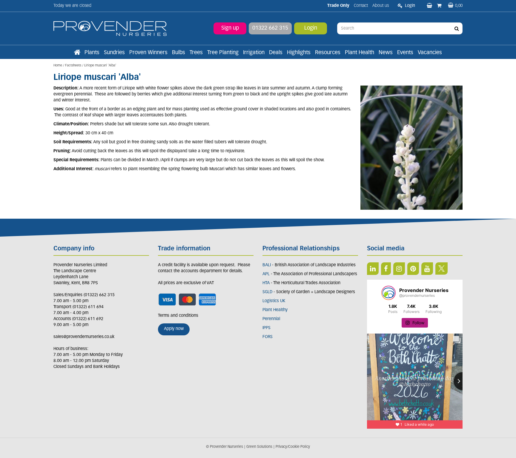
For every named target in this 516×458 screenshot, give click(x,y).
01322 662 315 (270, 28)
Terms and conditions (178, 316)
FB (386, 268)
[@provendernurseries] (388, 293)
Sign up (230, 28)
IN (399, 268)
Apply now (174, 329)
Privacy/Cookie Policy (293, 447)
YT (427, 268)
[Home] (77, 53)
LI (373, 268)
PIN (413, 268)
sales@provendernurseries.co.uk (83, 337)
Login (310, 28)
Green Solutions (259, 447)
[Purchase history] (439, 6)
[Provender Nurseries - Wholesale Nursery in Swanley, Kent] (110, 28)
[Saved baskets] (430, 6)
